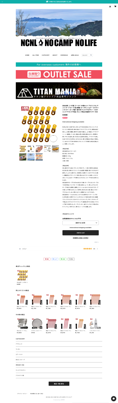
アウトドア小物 (20, 375)
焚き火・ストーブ (20, 359)
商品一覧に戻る (59, 384)
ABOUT (55, 55)
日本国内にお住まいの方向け (80, 238)
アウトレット (19, 344)
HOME (27, 55)
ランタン (18, 349)
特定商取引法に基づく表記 (36, 393)
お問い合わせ (75, 55)
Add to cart (81, 233)
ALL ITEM (35, 55)
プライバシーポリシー (22, 393)
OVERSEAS (64, 55)
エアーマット (19, 354)
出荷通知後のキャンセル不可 (71, 218)
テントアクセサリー (21, 370)
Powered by (57, 399)
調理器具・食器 (20, 365)
